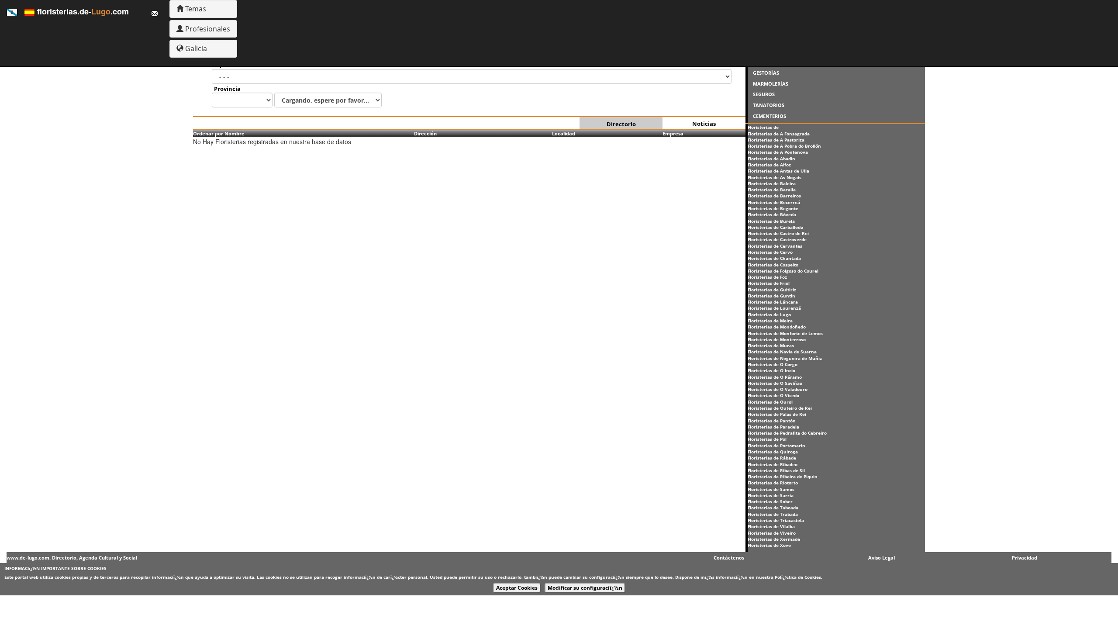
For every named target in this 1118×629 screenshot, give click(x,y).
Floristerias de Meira (770, 321)
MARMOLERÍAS (770, 83)
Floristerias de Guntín (771, 296)
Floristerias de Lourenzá (774, 308)
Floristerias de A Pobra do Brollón (784, 146)
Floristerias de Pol (767, 439)
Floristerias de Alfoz (769, 165)
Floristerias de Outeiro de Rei (780, 408)
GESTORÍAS (766, 72)
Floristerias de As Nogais (774, 177)
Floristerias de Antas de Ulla (778, 171)
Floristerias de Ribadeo (772, 464)
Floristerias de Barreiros (774, 196)
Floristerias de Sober (770, 501)
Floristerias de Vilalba (771, 526)
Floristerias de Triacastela (776, 520)
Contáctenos (729, 557)
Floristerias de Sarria (771, 495)
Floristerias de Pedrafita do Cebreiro (787, 433)
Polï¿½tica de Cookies (798, 577)
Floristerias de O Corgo (772, 364)
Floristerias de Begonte (773, 208)
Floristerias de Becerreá (774, 202)
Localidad (563, 133)
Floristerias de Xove (769, 545)
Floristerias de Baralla (772, 190)
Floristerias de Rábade (772, 458)
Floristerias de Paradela (773, 427)
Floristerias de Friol (769, 283)
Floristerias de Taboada (773, 508)
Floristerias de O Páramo (775, 377)
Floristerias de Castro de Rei (778, 233)
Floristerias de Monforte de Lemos (785, 333)
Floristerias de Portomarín (776, 445)
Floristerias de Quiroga (773, 452)
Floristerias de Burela (771, 221)
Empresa (673, 133)
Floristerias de (763, 127)
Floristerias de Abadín (771, 159)
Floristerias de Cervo (770, 252)
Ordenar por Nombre (219, 133)
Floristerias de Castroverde (777, 239)
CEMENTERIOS (769, 116)
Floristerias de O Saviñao (775, 383)
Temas (194, 9)
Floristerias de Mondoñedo (777, 327)
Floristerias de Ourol (770, 402)
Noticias (704, 124)
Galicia (195, 48)
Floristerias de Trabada (773, 514)
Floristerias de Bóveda (772, 214)
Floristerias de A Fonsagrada (779, 134)
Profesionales (206, 29)
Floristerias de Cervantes (775, 246)
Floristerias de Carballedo (775, 227)
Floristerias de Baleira (772, 183)
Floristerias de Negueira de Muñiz (785, 358)
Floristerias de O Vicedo (773, 395)
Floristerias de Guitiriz (772, 290)
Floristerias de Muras (771, 345)
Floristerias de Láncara (773, 302)
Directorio (621, 124)
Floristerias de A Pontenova (778, 152)
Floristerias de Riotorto (773, 483)
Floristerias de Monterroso (777, 339)
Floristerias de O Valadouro (777, 389)
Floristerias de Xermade (774, 539)
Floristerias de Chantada (774, 258)
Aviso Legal (881, 557)
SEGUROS (764, 94)
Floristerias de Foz (767, 277)
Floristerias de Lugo (769, 314)
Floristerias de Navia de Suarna (782, 352)
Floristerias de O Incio (771, 370)
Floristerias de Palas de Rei (777, 414)
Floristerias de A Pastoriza (776, 140)
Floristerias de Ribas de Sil (776, 470)
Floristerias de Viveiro (772, 533)
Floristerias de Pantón (772, 421)
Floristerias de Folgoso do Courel (783, 271)
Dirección (425, 133)
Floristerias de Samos (771, 489)
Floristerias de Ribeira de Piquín (783, 476)
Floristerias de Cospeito (773, 265)
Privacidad (1024, 557)
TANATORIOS (768, 105)
